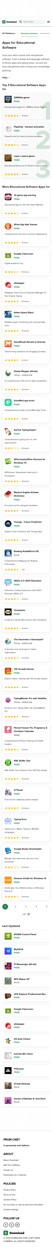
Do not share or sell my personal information (23, 1204)
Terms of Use (9, 1195)
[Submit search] (20, 22)
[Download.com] (9, 21)
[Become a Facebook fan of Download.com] (5, 1225)
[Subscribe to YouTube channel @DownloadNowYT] (17, 1225)
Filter (5, 77)
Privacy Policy (9, 1190)
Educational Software (29, 33)
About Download (10, 1160)
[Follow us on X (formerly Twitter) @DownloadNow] (11, 1225)
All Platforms (8, 33)
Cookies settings (10, 1209)
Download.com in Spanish (14, 1175)
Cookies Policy (9, 1200)
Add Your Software (11, 1165)
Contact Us (8, 1170)
